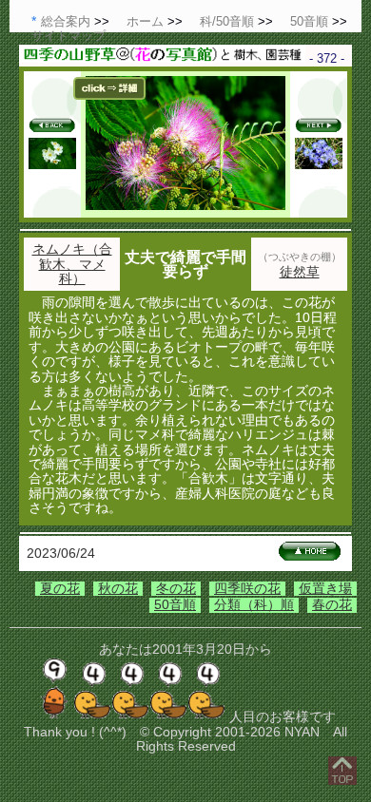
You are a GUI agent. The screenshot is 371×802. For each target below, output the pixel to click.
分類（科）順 (254, 604)
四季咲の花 (247, 588)
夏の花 (60, 588)
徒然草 (300, 271)
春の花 (332, 604)
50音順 (175, 604)
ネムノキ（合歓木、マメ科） (72, 263)
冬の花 (176, 588)
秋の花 (118, 588)
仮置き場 (325, 588)
